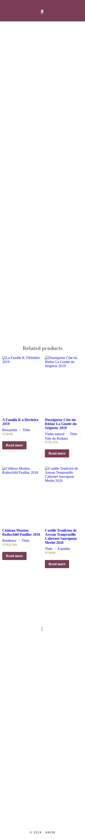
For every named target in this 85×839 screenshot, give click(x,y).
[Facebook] (32, 720)
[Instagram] (13, 720)
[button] (7, 10)
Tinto (26, 430)
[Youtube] (71, 720)
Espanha (64, 549)
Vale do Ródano (56, 438)
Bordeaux (9, 540)
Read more (14, 445)
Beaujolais (9, 430)
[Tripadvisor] (52, 720)
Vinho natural (54, 434)
